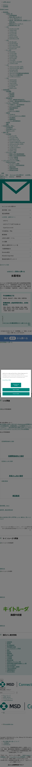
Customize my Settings (16, 385)
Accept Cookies (16, 393)
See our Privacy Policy (6, 380)
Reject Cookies (16, 389)
